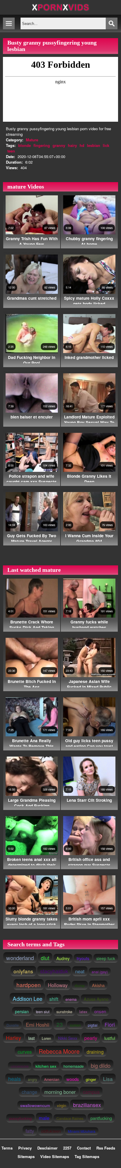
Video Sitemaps (54, 1156)
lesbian (93, 145)
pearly (90, 1037)
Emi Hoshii (37, 1024)
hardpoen (28, 985)
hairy (72, 145)
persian (22, 1011)
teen (11, 151)
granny (59, 145)
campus (91, 1091)
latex (83, 1011)
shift (53, 998)
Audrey (63, 958)
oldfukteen (51, 1131)
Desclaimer (47, 1148)
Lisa (108, 1078)
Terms (7, 1148)
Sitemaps (26, 1156)
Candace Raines (69, 1118)
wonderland (20, 958)
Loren (46, 1038)
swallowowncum (35, 1105)
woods (72, 1079)
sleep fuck (105, 958)
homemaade (73, 1066)
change (29, 1092)
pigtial (93, 1025)
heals (14, 1078)
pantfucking (101, 1118)
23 (59, 1024)
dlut (45, 958)
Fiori (110, 1024)
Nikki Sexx (67, 1038)
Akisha (98, 985)
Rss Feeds (105, 1148)
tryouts (83, 958)
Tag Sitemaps (87, 1156)
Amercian (51, 1079)
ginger (91, 1079)
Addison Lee (27, 998)
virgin (61, 1105)
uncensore (19, 1066)
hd (82, 145)
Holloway (58, 985)
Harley (13, 1037)
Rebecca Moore (59, 1051)
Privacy (25, 1148)
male (44, 1117)
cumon (75, 1025)
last (31, 1038)
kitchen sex (46, 1066)
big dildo (100, 1065)
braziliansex (87, 1104)
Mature (32, 140)
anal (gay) (100, 971)
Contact (84, 1148)
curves (25, 1051)
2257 (67, 1148)
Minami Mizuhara (81, 1131)
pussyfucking (20, 1118)
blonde (24, 145)
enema (71, 999)
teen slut (42, 1011)
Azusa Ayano (96, 999)
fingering (41, 145)
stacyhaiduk (54, 971)
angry (32, 1079)
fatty (30, 1130)
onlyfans (23, 971)
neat (80, 971)
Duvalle (12, 1025)
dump (80, 985)
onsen (100, 1011)
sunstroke (64, 1011)
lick (106, 145)
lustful (109, 1038)
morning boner (60, 1091)
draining (95, 1051)
